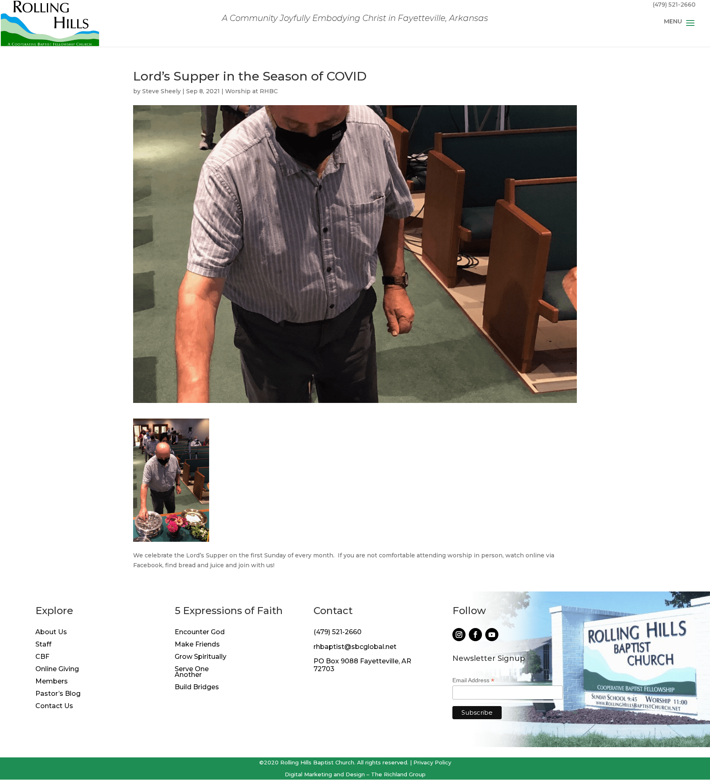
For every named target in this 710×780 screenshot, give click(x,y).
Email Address (473, 680)
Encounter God (200, 632)
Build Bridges (197, 687)
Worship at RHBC (251, 91)
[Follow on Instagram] (459, 634)
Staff (43, 645)
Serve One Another (192, 672)
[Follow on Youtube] (491, 634)
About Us (51, 632)
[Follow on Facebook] (475, 634)
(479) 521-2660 (338, 632)
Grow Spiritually (200, 657)
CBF (42, 657)
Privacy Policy (432, 762)
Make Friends (197, 645)
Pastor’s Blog (58, 694)
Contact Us (54, 706)
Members (51, 682)
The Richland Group (398, 774)
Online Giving (57, 669)
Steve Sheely (161, 91)
